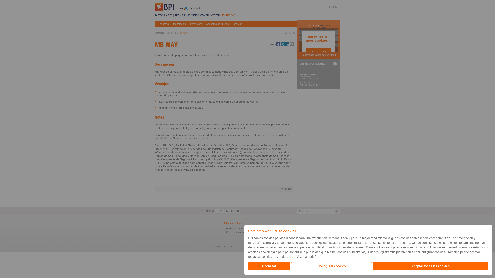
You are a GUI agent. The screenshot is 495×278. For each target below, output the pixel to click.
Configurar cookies (331, 266)
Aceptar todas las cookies (430, 266)
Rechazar (269, 266)
